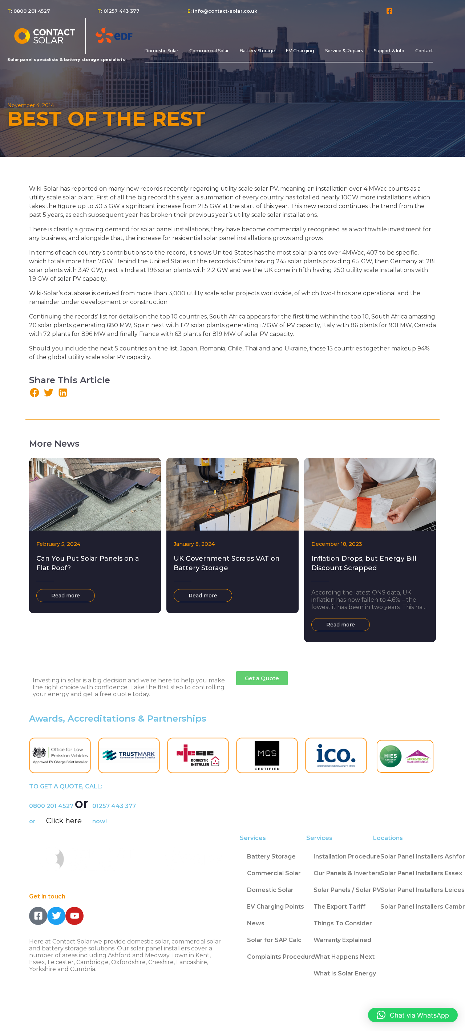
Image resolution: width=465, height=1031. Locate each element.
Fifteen (69, 1017)
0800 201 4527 (51, 806)
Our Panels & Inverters (347, 873)
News (255, 923)
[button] (34, 392)
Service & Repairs (344, 50)
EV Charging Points (275, 906)
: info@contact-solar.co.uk (222, 11)
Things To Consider (343, 923)
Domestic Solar (161, 50)
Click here (64, 820)
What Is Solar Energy (345, 973)
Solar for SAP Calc (274, 940)
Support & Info (389, 50)
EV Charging (300, 50)
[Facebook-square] (389, 11)
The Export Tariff (339, 906)
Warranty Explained (342, 940)
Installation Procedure (347, 856)
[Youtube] (74, 916)
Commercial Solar (209, 50)
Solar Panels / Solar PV (347, 889)
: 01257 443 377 (118, 11)
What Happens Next (344, 956)
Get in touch (47, 896)
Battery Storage (257, 50)
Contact (424, 50)
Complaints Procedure (281, 956)
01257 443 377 (114, 806)
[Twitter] (56, 916)
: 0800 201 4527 (28, 11)
